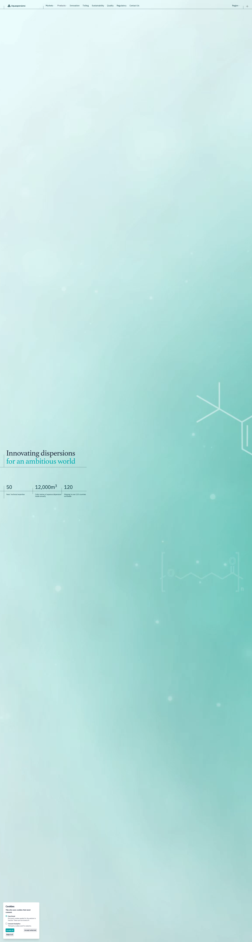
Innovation (74, 5)
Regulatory (121, 5)
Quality (110, 5)
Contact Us (134, 5)
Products (61, 5)
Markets (49, 5)
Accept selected (30, 930)
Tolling (86, 5)
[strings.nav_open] (247, 5)
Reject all (9, 934)
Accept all (9, 930)
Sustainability (98, 5)
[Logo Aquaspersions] (24, 5)
